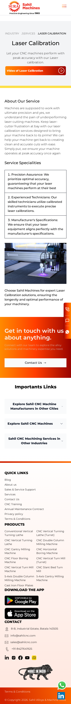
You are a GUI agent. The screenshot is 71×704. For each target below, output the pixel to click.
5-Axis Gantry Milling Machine (50, 578)
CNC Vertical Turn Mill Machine (19, 569)
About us (10, 484)
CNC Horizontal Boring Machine (47, 551)
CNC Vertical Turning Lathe (18, 542)
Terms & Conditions (17, 519)
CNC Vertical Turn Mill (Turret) (50, 560)
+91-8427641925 (22, 648)
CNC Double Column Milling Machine (50, 542)
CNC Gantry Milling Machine (17, 551)
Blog (8, 479)
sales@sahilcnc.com (23, 642)
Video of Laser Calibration (25, 70)
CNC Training (13, 504)
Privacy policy (14, 514)
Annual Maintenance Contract (24, 509)
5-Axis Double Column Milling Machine (19, 578)
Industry (12, 33)
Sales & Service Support (20, 489)
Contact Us (12, 499)
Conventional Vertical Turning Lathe (19, 533)
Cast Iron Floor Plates (19, 585)
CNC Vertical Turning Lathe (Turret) (50, 533)
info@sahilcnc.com (23, 635)
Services (28, 33)
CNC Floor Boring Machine (16, 560)
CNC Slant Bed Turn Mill (49, 569)
